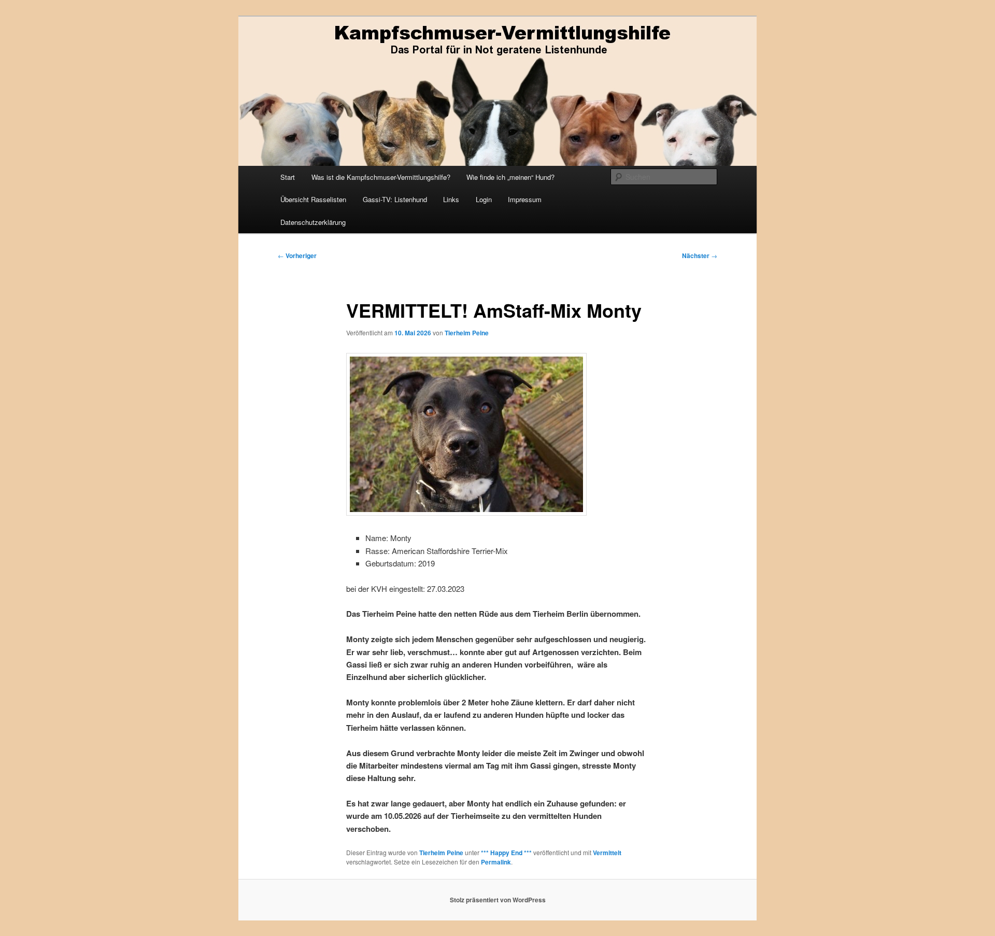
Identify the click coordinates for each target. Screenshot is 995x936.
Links (451, 199)
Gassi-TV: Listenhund (395, 199)
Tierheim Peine (467, 332)
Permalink (496, 862)
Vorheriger (297, 255)
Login (484, 199)
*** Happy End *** (506, 852)
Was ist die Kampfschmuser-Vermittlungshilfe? (380, 177)
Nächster (699, 255)
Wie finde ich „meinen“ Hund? (510, 177)
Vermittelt (607, 852)
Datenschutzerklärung (313, 222)
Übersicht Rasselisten (313, 199)
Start (287, 177)
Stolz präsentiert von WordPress (498, 899)
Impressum (525, 199)
